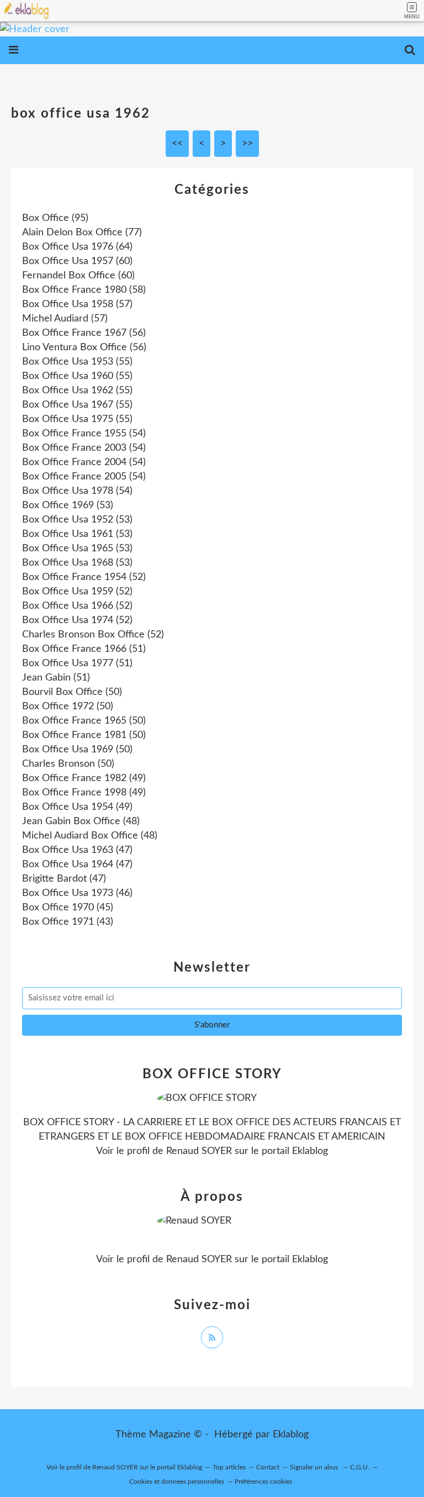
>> (247, 144)
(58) (84, 290)
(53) (67, 505)
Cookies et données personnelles (176, 1481)
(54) (84, 434)
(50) (72, 692)
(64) (77, 247)
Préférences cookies (263, 1481)
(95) (55, 218)
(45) (67, 908)
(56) (84, 333)
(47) (77, 850)
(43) (67, 922)
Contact (267, 1467)
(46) (77, 893)
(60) (77, 261)
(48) (81, 821)
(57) (77, 304)
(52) (84, 577)
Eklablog (291, 1435)
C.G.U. (359, 1467)
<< (177, 144)
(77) (82, 233)
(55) (77, 362)
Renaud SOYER (199, 1151)
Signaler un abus (315, 1467)
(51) (84, 649)
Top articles (229, 1467)
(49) (84, 778)
